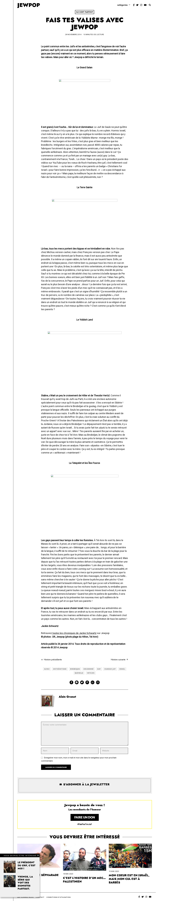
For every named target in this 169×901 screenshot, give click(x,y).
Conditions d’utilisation (58, 897)
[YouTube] (145, 5)
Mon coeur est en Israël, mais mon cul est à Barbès (129, 878)
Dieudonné (89, 669)
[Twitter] (137, 5)
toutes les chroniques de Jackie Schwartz (74, 633)
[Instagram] (141, 5)
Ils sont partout (84, 12)
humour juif (110, 669)
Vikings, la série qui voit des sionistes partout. (25, 882)
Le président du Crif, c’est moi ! (26, 865)
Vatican (90, 673)
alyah (47, 669)
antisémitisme (60, 669)
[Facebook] (133, 5)
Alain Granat (67, 697)
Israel (122, 669)
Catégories (122, 4)
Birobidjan (75, 669)
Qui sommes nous (25, 897)
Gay (99, 669)
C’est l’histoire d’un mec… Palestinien (84, 880)
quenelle (79, 673)
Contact (40, 897)
